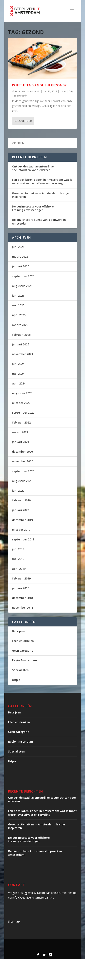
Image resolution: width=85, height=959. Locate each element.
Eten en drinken (23, 641)
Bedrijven (18, 631)
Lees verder (23, 121)
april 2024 (19, 383)
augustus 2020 (22, 481)
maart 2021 (20, 432)
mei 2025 (18, 305)
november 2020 (22, 461)
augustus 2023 (22, 393)
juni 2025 (18, 295)
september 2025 (23, 276)
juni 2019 (18, 549)
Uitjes (63, 91)
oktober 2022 (21, 403)
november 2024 (22, 354)
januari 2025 (20, 344)
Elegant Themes (46, 944)
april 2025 (19, 315)
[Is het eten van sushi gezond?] (42, 58)
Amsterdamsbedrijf (29, 91)
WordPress (52, 949)
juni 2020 (18, 490)
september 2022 (23, 412)
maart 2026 (20, 256)
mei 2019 (18, 559)
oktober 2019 (21, 530)
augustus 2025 (22, 286)
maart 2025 (20, 325)
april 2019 (19, 569)
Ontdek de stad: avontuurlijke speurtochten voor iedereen (33, 168)
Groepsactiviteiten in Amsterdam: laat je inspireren (40, 195)
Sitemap (14, 921)
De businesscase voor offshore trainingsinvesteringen (33, 208)
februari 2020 (21, 500)
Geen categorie (22, 650)
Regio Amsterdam (24, 660)
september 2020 (23, 471)
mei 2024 (18, 374)
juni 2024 (18, 364)
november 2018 (22, 607)
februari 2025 (21, 335)
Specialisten (20, 670)
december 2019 (22, 520)
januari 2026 (20, 266)
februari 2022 (21, 422)
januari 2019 (20, 588)
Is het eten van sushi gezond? (39, 85)
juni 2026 (18, 247)
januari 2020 (20, 510)
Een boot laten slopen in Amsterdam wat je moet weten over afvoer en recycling (42, 181)
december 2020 (22, 451)
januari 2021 (20, 442)
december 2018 (22, 598)
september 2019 (23, 539)
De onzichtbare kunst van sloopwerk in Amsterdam (39, 221)
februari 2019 (21, 578)
